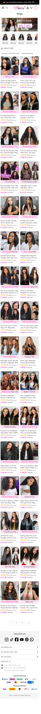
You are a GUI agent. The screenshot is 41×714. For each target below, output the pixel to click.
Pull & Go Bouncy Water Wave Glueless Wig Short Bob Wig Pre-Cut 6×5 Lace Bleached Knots (10, 502)
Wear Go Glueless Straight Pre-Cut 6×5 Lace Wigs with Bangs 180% (28, 292)
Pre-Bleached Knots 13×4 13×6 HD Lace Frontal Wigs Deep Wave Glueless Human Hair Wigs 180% (10, 117)
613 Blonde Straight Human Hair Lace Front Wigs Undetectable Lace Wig (29, 607)
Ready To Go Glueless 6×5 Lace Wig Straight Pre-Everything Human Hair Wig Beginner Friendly (28, 432)
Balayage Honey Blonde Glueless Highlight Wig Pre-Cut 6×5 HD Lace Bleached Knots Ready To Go (9, 362)
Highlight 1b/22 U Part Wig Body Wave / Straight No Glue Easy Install (28, 187)
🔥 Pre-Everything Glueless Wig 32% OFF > (19, 2)
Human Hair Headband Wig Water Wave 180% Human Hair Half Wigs (9, 432)
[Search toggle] (7, 7)
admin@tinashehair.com (12, 665)
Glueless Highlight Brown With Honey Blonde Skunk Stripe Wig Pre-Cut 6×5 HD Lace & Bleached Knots (9, 397)
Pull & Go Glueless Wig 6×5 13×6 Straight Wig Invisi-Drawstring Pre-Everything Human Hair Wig (9, 152)
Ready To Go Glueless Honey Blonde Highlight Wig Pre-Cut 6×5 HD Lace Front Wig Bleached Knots (10, 607)
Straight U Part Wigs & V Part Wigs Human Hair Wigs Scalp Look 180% (10, 572)
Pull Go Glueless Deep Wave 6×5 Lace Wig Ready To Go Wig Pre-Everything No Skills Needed (28, 152)
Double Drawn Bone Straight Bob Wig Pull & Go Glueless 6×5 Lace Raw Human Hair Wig (9, 257)
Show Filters (8, 48)
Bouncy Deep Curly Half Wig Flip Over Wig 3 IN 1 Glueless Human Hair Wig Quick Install (9, 187)
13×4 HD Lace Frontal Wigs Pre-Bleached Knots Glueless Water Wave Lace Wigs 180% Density (9, 327)
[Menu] (3, 8)
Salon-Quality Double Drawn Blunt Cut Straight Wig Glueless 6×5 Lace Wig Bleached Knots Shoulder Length (9, 222)
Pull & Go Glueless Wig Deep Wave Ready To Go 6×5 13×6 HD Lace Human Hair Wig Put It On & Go (10, 292)
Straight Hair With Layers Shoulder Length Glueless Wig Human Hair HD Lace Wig (29, 222)
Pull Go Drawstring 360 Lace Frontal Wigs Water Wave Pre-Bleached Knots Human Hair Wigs (29, 327)
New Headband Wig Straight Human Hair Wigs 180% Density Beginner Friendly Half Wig (28, 397)
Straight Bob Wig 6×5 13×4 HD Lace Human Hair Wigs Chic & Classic (29, 257)
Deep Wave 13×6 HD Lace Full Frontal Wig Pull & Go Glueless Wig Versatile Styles (9, 467)
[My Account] (27, 8)
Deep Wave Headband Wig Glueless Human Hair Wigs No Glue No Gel (28, 572)
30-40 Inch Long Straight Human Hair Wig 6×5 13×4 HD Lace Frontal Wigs (9, 537)
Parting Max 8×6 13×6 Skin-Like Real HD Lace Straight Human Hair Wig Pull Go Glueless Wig (28, 537)
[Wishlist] (31, 8)
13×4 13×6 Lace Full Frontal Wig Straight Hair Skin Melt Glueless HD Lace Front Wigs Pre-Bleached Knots (29, 82)
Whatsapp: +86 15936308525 (15, 668)
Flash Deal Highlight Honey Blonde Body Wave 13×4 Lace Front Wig (28, 362)
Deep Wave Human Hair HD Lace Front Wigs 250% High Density (29, 502)
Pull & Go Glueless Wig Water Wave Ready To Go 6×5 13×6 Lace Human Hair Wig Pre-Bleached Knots (29, 467)
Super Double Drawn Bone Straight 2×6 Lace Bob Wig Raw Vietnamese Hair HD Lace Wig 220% (9, 82)
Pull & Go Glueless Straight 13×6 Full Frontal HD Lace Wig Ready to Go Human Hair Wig (29, 117)
